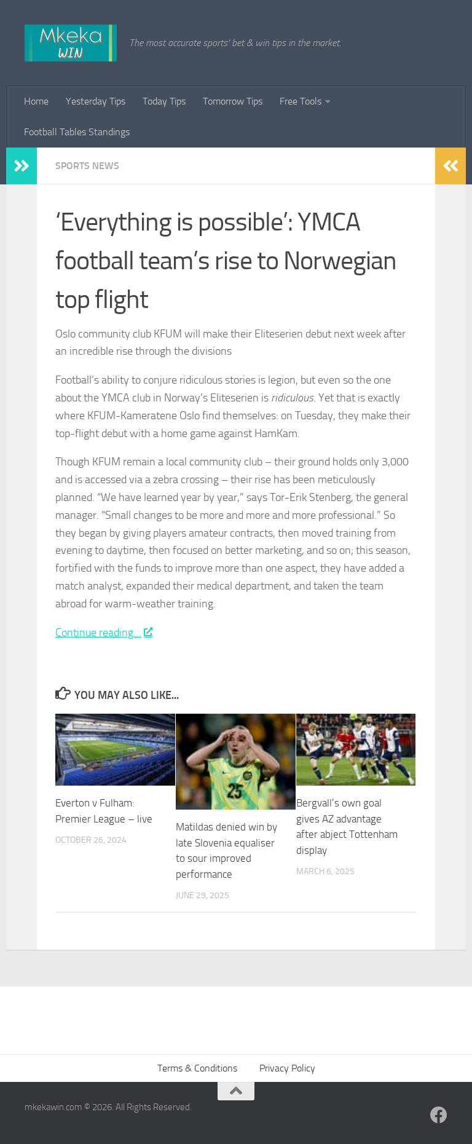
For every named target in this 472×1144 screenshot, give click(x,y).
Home (36, 101)
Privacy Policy (287, 1068)
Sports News (87, 166)
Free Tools (300, 101)
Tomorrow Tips (232, 101)
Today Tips (164, 101)
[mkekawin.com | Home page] (71, 43)
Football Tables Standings (77, 132)
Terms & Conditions (197, 1068)
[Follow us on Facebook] (438, 1115)
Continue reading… (98, 632)
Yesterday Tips (95, 101)
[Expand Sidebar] (21, 166)
